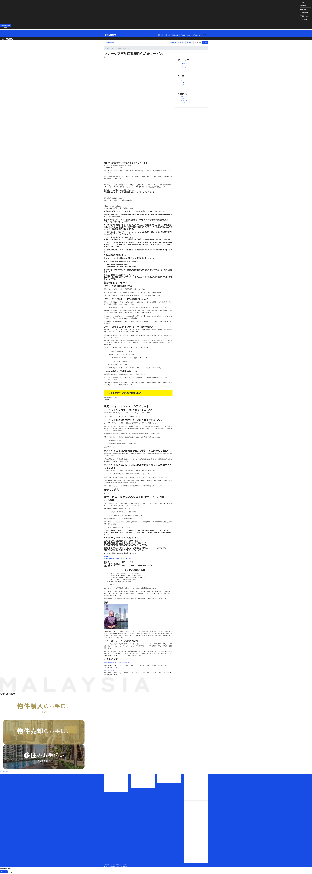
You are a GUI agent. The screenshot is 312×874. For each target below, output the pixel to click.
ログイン (183, 96)
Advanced (198, 42)
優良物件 (192, 807)
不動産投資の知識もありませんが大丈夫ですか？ (117, 662)
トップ (302, 2)
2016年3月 (184, 65)
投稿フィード (184, 98)
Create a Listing (5, 25)
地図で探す (303, 9)
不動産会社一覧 (304, 12)
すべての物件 (193, 809)
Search (205, 42)
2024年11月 (184, 63)
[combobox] (173, 42)
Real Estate (184, 83)
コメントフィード (185, 100)
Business (183, 79)
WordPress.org (185, 103)
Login (5, 27)
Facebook (107, 864)
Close (10, 872)
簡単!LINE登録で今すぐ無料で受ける (117, 557)
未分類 (182, 85)
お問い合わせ (303, 19)
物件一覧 (138, 781)
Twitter (113, 864)
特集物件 (192, 813)
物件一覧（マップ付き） (196, 811)
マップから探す (140, 783)
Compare (4, 872)
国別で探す (303, 5)
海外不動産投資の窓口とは (116, 783)
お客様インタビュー (115, 787)
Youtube (124, 864)
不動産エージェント (305, 16)
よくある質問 (193, 827)
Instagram (118, 864)
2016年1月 (183, 67)
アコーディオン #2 (109, 670)
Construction (184, 81)
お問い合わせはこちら (6, 771)
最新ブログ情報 (114, 785)
